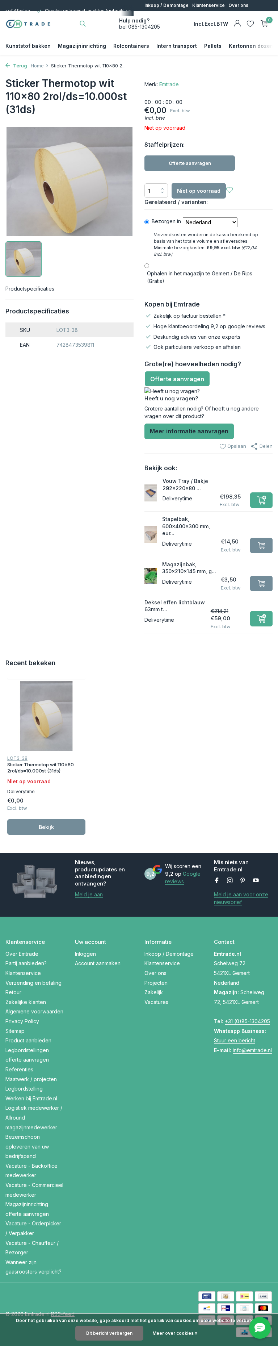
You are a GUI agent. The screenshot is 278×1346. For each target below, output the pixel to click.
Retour (13, 992)
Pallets (213, 46)
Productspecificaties (29, 289)
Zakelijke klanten (25, 1002)
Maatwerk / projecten (31, 1079)
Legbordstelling (24, 1088)
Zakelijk (177, 16)
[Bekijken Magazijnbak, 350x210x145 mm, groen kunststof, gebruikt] (150, 576)
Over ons (238, 5)
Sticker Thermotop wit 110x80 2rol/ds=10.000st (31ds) (40, 768)
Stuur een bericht (234, 1040)
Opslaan (236, 446)
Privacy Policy (22, 1021)
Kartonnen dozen (251, 46)
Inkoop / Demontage (166, 5)
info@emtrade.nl (252, 1050)
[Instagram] (230, 880)
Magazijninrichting (82, 46)
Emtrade (169, 84)
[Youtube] (256, 880)
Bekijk (46, 827)
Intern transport (176, 46)
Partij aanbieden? (26, 963)
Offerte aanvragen (190, 163)
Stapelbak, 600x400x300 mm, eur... (186, 526)
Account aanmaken (98, 963)
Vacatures (200, 16)
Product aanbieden (28, 1040)
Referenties (19, 1069)
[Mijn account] (237, 24)
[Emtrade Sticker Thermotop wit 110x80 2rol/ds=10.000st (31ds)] (46, 716)
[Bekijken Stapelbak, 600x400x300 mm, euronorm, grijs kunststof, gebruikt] (150, 534)
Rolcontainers (131, 46)
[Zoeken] (82, 23)
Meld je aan (89, 894)
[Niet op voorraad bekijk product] (261, 545)
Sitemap (15, 1031)
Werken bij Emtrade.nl (31, 1098)
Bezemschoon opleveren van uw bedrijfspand (27, 1146)
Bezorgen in (166, 221)
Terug (19, 65)
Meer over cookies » (175, 1333)
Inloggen (85, 954)
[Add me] (261, 500)
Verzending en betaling (33, 983)
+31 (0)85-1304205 (247, 1021)
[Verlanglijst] (250, 24)
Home (37, 65)
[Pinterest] (243, 880)
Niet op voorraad (198, 191)
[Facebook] (217, 880)
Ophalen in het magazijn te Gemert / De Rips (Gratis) (199, 277)
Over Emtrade (21, 954)
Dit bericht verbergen (109, 1333)
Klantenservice (208, 5)
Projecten (154, 16)
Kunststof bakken (28, 46)
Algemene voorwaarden (34, 1011)
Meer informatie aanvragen (189, 431)
